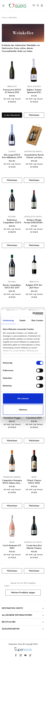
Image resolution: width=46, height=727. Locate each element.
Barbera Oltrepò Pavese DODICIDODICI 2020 (34, 221)
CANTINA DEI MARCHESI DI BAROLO (34, 151)
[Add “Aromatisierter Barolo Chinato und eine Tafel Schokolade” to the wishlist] (43, 130)
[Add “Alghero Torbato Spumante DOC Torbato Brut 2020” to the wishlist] (43, 65)
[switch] (39, 370)
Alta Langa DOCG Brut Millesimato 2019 (12, 156)
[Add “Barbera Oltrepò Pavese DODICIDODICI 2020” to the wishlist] (43, 195)
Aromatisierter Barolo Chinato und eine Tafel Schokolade (34, 156)
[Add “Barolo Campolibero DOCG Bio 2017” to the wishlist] (20, 260)
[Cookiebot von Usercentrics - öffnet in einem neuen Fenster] (32, 313)
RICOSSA (12, 216)
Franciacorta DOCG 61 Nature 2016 (12, 91)
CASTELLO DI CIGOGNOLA (34, 216)
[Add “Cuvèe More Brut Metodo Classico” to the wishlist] (43, 520)
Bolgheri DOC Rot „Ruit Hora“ (34, 286)
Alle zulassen (23, 398)
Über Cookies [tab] (37, 320)
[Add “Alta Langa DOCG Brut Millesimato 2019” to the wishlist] (20, 130)
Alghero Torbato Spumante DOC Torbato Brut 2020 (34, 91)
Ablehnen (23, 410)
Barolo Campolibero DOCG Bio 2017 (12, 286)
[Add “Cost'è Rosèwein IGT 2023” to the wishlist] (20, 520)
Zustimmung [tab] (8, 320)
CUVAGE (12, 151)
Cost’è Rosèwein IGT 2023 (12, 546)
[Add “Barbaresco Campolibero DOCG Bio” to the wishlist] (20, 195)
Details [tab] (23, 320)
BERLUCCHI (12, 86)
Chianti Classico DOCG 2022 (34, 481)
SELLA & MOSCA (34, 86)
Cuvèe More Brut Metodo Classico (34, 546)
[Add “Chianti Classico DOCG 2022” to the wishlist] (43, 455)
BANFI (34, 477)
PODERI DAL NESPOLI (12, 477)
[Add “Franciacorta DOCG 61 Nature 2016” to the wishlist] (20, 65)
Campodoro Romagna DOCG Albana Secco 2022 (12, 481)
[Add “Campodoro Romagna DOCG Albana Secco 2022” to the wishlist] (20, 455)
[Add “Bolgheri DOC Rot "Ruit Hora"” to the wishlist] (43, 260)
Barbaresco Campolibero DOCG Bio (12, 221)
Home (4, 17)
